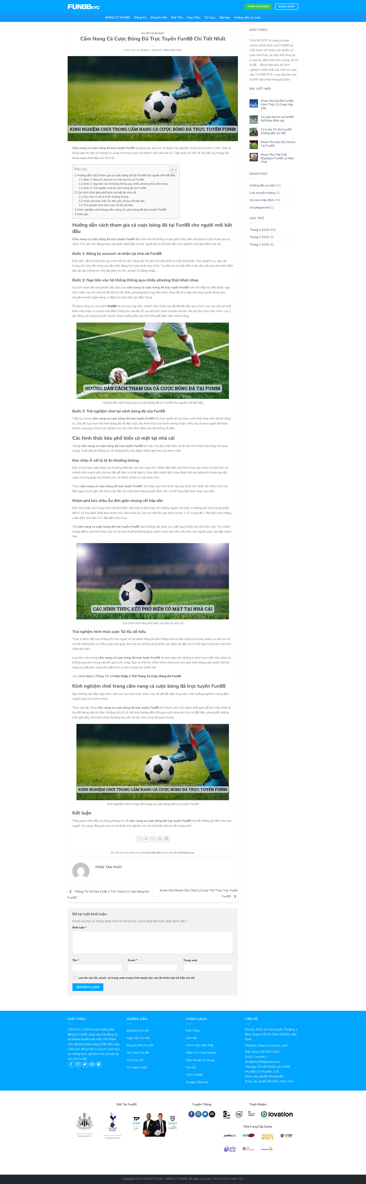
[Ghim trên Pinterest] (160, 839)
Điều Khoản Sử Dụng (200, 1060)
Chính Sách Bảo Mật (199, 1045)
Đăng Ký (140, 17)
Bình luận (79, 927)
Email (132, 960)
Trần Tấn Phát (172, 50)
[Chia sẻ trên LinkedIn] (167, 839)
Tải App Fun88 (137, 1067)
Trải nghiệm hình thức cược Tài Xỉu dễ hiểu (108, 205)
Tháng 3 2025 (259, 237)
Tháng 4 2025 (259, 230)
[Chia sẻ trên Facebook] (139, 839)
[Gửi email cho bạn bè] (153, 839)
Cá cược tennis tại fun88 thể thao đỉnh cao (277, 118)
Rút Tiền (177, 17)
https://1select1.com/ (273, 1045)
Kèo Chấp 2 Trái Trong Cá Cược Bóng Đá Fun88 (147, 676)
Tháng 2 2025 (259, 244)
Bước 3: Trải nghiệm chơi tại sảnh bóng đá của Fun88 (114, 188)
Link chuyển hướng (262, 193)
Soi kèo (225, 17)
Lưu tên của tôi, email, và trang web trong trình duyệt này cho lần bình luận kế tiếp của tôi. (136, 978)
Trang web (190, 960)
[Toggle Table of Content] (171, 170)
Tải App (209, 17)
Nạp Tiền (193, 17)
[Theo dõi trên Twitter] (85, 1064)
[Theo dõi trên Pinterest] (99, 1064)
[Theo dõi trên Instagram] (78, 1064)
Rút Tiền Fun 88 (138, 1053)
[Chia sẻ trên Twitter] (146, 839)
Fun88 (112, 306)
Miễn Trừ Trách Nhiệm (201, 1053)
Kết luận (82, 214)
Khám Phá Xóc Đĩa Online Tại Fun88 (278, 144)
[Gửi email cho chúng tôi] (92, 1064)
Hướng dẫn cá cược (247, 17)
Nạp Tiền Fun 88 (138, 1038)
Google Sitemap (197, 1082)
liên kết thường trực (183, 852)
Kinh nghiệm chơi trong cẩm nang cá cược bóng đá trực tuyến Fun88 (121, 210)
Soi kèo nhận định (153, 33)
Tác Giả (191, 1067)
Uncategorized (259, 207)
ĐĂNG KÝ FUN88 (117, 17)
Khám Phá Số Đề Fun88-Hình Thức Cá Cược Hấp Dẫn (278, 104)
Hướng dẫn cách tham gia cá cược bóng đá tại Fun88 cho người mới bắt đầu (126, 175)
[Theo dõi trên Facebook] (71, 1064)
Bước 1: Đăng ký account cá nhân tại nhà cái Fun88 (113, 179)
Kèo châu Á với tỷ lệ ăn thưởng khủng (105, 197)
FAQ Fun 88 (135, 1060)
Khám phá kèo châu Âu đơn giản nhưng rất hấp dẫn (114, 201)
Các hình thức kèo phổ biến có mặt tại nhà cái (106, 192)
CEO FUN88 (194, 1075)
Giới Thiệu (193, 1031)
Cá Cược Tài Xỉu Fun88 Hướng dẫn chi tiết (276, 131)
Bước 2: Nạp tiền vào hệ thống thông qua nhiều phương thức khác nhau (125, 184)
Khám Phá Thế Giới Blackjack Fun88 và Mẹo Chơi (277, 158)
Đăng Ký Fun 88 (138, 1031)
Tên (75, 960)
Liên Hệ (191, 1038)
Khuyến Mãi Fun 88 (140, 1045)
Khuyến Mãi (159, 17)
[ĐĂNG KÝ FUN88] (84, 6)
